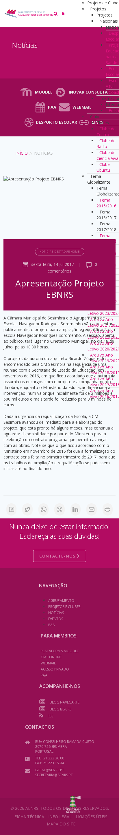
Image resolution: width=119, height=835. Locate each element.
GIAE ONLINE (51, 657)
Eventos (55, 618)
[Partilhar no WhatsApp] (43, 509)
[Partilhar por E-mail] (91, 509)
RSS (50, 716)
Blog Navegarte (64, 702)
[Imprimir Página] (108, 509)
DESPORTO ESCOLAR (56, 122)
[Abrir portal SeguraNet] (73, 804)
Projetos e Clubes (64, 606)
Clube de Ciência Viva (107, 155)
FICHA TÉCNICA (29, 816)
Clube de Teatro (106, 131)
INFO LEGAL (60, 816)
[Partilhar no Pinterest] (59, 509)
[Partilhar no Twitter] (27, 509)
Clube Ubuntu (103, 167)
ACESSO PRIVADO (55, 669)
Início (21, 153)
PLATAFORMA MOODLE (60, 650)
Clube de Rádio (106, 143)
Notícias (56, 612)
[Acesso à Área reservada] (63, 13)
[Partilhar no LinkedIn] (75, 509)
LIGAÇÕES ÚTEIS (91, 816)
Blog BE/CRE (60, 709)
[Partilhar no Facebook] (11, 509)
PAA (52, 107)
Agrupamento (61, 600)
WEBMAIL (48, 663)
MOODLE (44, 92)
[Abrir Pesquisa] (55, 13)
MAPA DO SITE (61, 824)
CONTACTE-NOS (58, 556)
